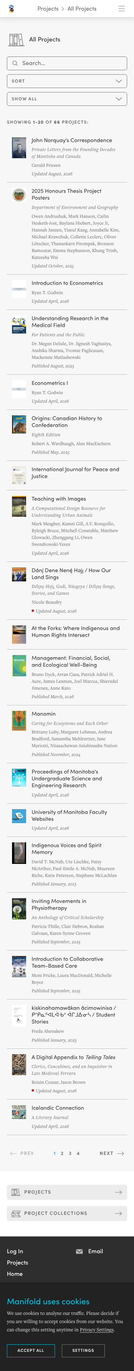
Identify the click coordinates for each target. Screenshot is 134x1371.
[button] (15, 1250)
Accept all (31, 1350)
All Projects (82, 8)
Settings (83, 1350)
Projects (47, 8)
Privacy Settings (96, 1329)
